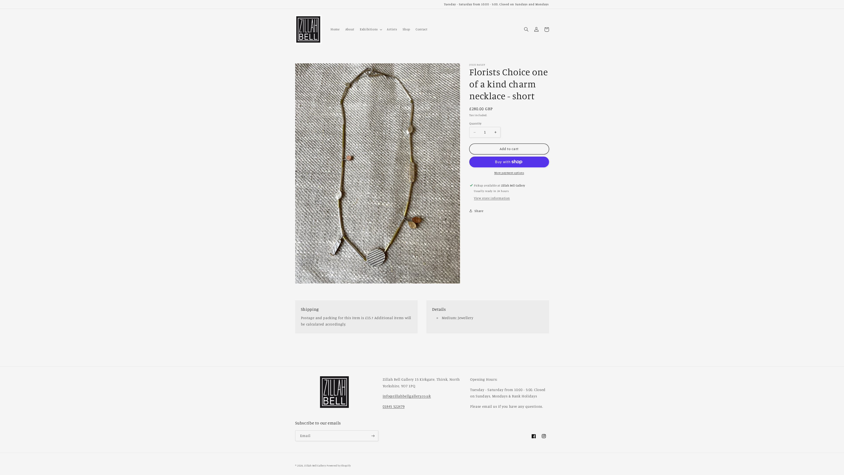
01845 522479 (394, 406)
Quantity (475, 123)
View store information (492, 198)
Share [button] (479, 211)
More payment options (509, 172)
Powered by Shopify (339, 465)
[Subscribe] (373, 435)
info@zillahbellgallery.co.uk (407, 396)
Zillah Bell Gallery (315, 465)
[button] (370, 29)
